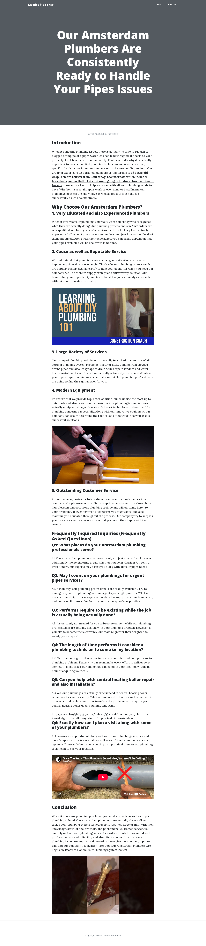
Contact (173, 4)
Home (160, 4)
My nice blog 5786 (41, 4)
